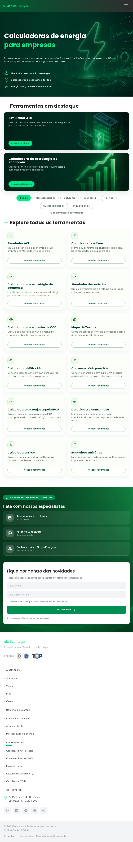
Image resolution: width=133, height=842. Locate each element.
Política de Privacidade (56, 601)
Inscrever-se (64, 609)
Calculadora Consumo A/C (20, 773)
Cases (9, 701)
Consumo (70, 198)
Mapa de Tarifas (15, 766)
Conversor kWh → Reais (19, 751)
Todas (24, 198)
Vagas (9, 686)
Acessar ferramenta (34, 260)
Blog (8, 693)
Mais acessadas (45, 198)
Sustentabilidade (54, 205)
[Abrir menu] (126, 6)
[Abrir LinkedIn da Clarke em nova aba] (16, 810)
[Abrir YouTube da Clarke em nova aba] (34, 810)
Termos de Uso (26, 836)
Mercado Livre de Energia (20, 733)
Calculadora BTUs (16, 781)
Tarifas (108, 198)
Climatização (81, 205)
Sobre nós (11, 678)
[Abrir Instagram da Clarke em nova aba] (7, 810)
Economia (90, 198)
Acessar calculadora (21, 184)
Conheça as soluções (17, 718)
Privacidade (9, 836)
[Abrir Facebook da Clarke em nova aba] (25, 810)
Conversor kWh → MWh (19, 758)
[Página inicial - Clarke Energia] (16, 6)
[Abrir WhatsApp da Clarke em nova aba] (43, 810)
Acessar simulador (20, 143)
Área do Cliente (14, 726)
